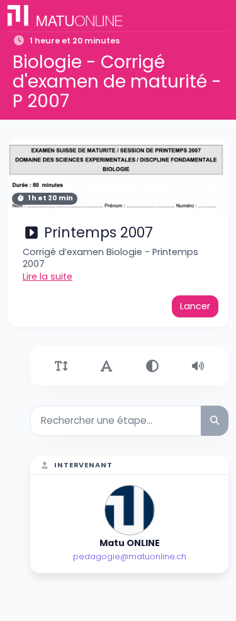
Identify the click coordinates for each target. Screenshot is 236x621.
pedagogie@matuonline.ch (129, 556)
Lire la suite (47, 276)
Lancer (195, 306)
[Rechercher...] (214, 420)
